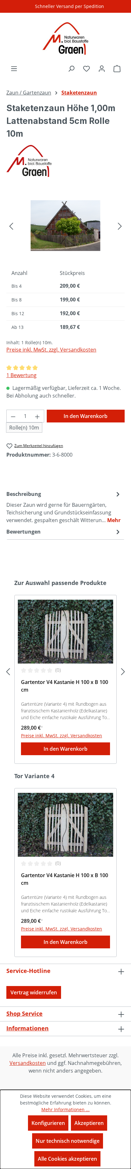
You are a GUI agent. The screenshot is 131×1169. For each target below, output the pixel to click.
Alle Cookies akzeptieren (67, 1158)
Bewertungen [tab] (23, 531)
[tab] (63, 507)
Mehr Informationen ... (65, 1109)
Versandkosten (28, 1063)
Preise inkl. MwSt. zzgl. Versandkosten (51, 349)
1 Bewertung (21, 375)
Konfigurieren (48, 1123)
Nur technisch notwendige (68, 1140)
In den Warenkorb (85, 416)
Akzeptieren (89, 1123)
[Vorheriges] (11, 225)
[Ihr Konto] (101, 68)
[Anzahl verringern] (13, 416)
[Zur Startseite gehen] (65, 38)
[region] (65, 226)
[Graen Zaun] (65, 161)
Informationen (27, 1028)
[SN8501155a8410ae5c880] (65, 225)
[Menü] (14, 68)
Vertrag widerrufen (33, 992)
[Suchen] (71, 68)
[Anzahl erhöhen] (37, 416)
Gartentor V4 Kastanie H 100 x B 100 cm (64, 686)
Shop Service (24, 1013)
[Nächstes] (120, 225)
